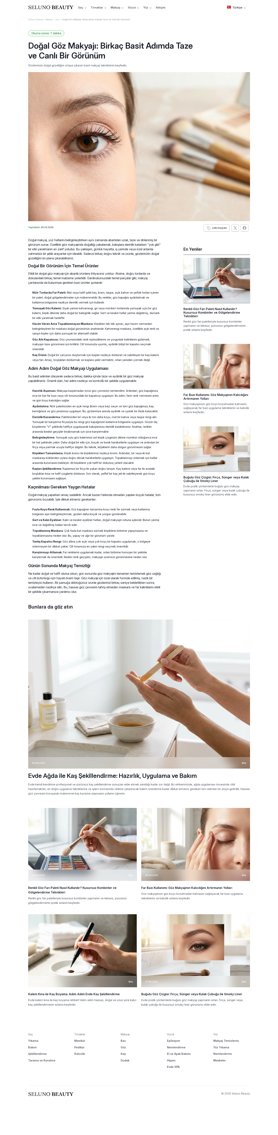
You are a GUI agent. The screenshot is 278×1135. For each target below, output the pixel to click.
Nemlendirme (176, 1047)
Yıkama (33, 1040)
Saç (80, 7)
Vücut (132, 7)
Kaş (123, 1053)
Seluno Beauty (35, 19)
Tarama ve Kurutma (41, 1060)
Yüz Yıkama (221, 1047)
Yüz (145, 7)
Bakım (32, 1047)
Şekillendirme (37, 1053)
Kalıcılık (79, 1053)
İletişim (160, 7)
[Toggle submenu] (85, 7)
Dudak (125, 1060)
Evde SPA (173, 1066)
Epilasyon (173, 1040)
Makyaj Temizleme (226, 1040)
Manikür (79, 1040)
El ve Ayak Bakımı (179, 1053)
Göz (57, 19)
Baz (123, 1040)
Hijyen (171, 1060)
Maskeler (219, 1060)
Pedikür (79, 1047)
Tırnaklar (97, 7)
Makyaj (115, 7)
